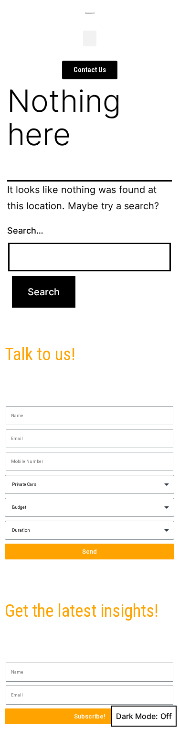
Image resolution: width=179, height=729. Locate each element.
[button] (89, 38)
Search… (25, 230)
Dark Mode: (137, 716)
